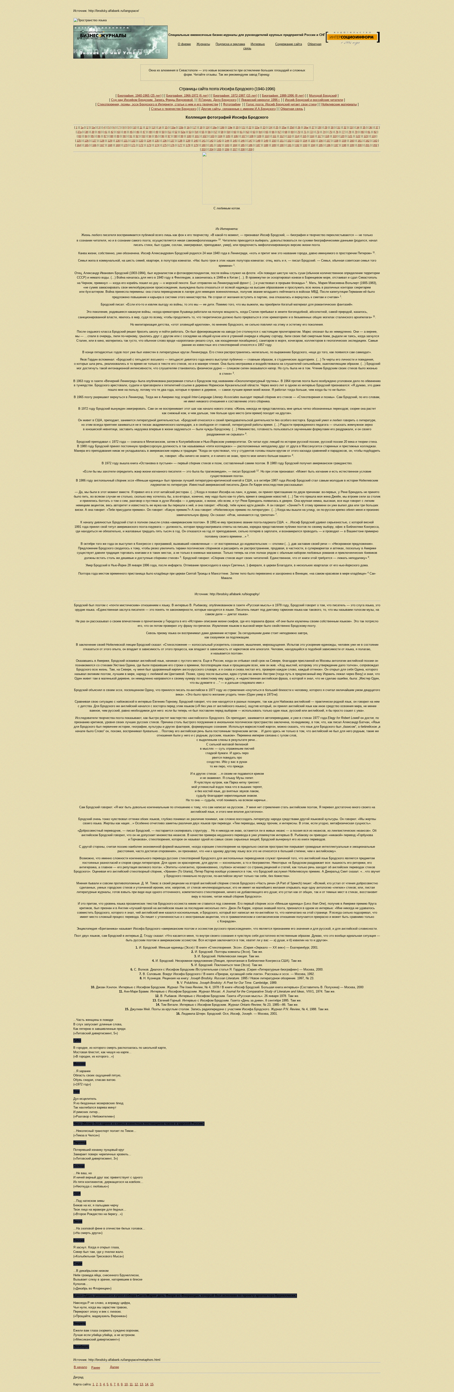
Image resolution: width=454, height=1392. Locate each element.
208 (242, 149)
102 (204, 136)
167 (102, 145)
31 (338, 127)
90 (124, 136)
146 (242, 140)
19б (222, 127)
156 (321, 140)
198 (344, 145)
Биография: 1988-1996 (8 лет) (283, 95)
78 (349, 131)
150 (274, 140)
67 (279, 131)
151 (281, 140)
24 (270, 127)
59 (228, 131)
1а (82, 127)
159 (344, 140)
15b (181, 127)
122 (358, 136)
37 (376, 127)
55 (202, 131)
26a (306, 127)
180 (203, 145)
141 (203, 140)
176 (172, 145)
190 (281, 145)
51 (169, 131)
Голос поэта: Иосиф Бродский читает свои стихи (281, 104)
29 (325, 127)
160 (352, 140)
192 (297, 145)
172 (141, 145)
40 (99, 131)
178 (188, 145)
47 (144, 131)
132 (133, 140)
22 (250, 127)
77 (343, 131)
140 (196, 140)
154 (305, 140)
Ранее (95, 1367)
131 (125, 140)
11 (141, 127)
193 (305, 145)
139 (188, 140)
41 (105, 131)
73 (317, 131)
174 (157, 145)
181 (211, 145)
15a (173, 127)
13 (153, 127)
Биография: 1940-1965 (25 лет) (140, 95)
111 (274, 136)
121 (350, 136)
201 (367, 145)
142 (211, 140)
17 (194, 127)
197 (336, 145)
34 (357, 127)
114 (297, 136)
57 (215, 131)
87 (105, 136)
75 (330, 131)
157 (328, 140)
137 (172, 140)
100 (189, 136)
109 (259, 136)
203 (203, 149)
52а (183, 131)
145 (235, 140)
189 (274, 145)
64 (260, 131)
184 (235, 145)
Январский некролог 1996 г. (260, 100)
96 (162, 136)
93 (143, 136)
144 (227, 140)
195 (321, 145)
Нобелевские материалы (339, 104)
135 (157, 140)
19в (230, 127)
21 (243, 127)
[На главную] (120, 57)
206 (227, 149)
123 (366, 136)
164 (79, 145)
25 (276, 127)
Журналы (203, 44)
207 (235, 149)
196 (328, 145)
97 (169, 136)
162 (367, 140)
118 (327, 136)
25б (292, 127)
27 (313, 127)
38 (86, 131)
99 (181, 136)
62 (247, 131)
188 (266, 145)
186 (250, 145)
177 (180, 145)
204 (211, 149)
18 (201, 127)
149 (266, 140)
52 (176, 131)
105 (228, 136)
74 (324, 131)
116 (312, 136)
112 (282, 136)
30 (332, 127)
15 (166, 127)
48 (150, 131)
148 (258, 140)
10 (134, 127)
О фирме (184, 44)
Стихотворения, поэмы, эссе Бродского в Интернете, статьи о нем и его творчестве (157, 104)
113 (289, 136)
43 (118, 131)
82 (375, 131)
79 (356, 131)
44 (124, 131)
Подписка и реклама (230, 44)
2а (93, 127)
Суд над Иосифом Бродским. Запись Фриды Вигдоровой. (152, 100)
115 (304, 136)
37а (79, 131)
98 (175, 136)
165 (86, 145)
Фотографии (231, 104)
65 (266, 131)
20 (237, 127)
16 (188, 127)
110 (267, 136)
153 (297, 140)
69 (292, 131)
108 (251, 136)
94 (149, 136)
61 (241, 131)
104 (220, 136)
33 (351, 127)
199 (352, 145)
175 (164, 145)
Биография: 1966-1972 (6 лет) (187, 95)
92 (137, 136)
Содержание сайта (288, 44)
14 (159, 127)
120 (342, 136)
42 (112, 131)
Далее (114, 1367)
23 (264, 127)
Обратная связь (291, 109)
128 (102, 140)
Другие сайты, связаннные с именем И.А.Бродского (238, 109)
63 (254, 131)
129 (110, 140)
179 (196, 145)
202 (375, 145)
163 (375, 140)
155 (313, 140)
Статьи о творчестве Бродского (173, 109)
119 (335, 136)
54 (196, 131)
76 (337, 131)
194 (313, 145)
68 (285, 131)
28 (319, 127)
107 (243, 136)
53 (190, 131)
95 (156, 136)
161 (360, 140)
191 (289, 145)
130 (118, 140)
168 (110, 145)
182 (219, 145)
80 (362, 131)
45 (131, 131)
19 (207, 127)
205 (219, 149)
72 (311, 131)
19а (214, 127)
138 (180, 140)
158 (336, 140)
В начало (80, 1367)
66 (273, 131)
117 (320, 136)
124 (373, 136)
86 (98, 136)
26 (298, 127)
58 (222, 131)
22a (257, 127)
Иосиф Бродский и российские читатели (314, 100)
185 (242, 145)
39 (93, 131)
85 (92, 136)
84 (86, 136)
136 (164, 140)
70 (298, 131)
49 (156, 131)
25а (284, 127)
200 (360, 145)
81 (368, 131)
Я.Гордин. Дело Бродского (217, 100)
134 (149, 140)
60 (234, 131)
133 (141, 140)
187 (258, 145)
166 (94, 145)
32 (345, 127)
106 (236, 136)
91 (130, 136)
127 (94, 140)
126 (86, 140)
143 (219, 140)
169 (118, 145)
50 (163, 131)
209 (250, 149)
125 (79, 140)
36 (370, 127)
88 (111, 136)
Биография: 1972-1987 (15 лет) (235, 95)
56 (209, 131)
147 (250, 140)
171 (133, 145)
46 (137, 131)
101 (197, 136)
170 (125, 145)
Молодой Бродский (323, 95)
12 (147, 127)
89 (118, 136)
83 (79, 136)
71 (305, 131)
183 (227, 145)
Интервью (258, 44)
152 (289, 140)
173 (149, 145)
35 (364, 127)
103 (212, 136)
